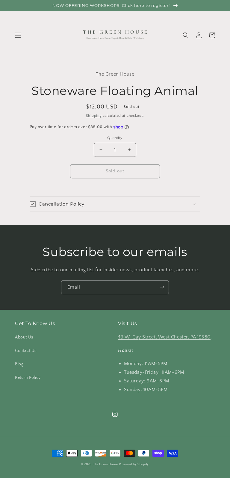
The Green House (105, 464)
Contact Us (26, 350)
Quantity (114, 138)
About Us (24, 337)
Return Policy (28, 377)
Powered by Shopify (134, 464)
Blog (19, 364)
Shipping (94, 116)
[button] (18, 35)
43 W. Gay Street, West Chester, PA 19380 (164, 337)
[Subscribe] (162, 287)
